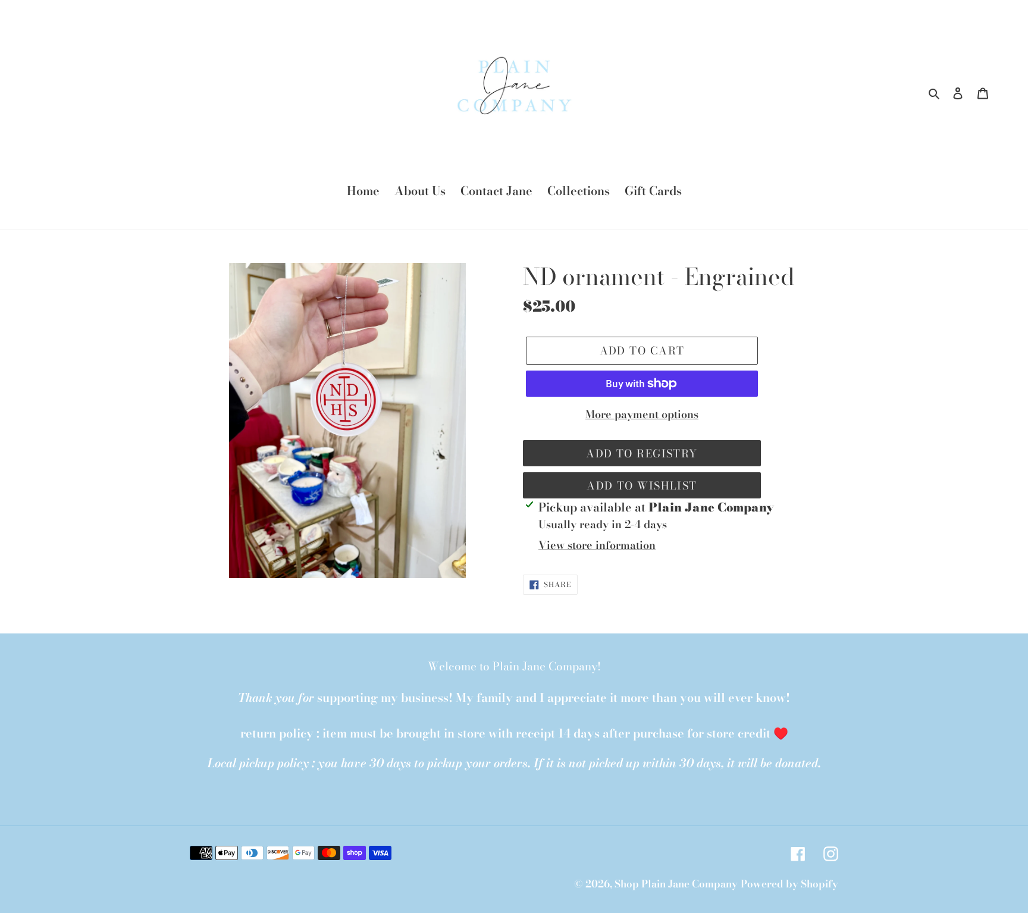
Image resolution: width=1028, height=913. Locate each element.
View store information (597, 545)
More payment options (641, 414)
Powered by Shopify (789, 884)
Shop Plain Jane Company (676, 884)
